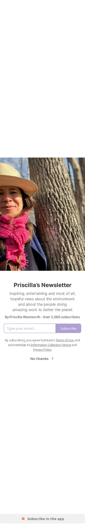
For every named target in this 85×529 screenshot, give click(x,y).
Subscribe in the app (45, 518)
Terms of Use (64, 340)
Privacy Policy (42, 349)
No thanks (39, 358)
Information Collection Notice (51, 345)
